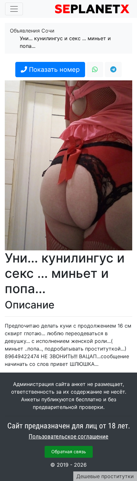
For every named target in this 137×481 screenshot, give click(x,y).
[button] (95, 69)
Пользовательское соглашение (68, 436)
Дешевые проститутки (105, 476)
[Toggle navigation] (14, 9)
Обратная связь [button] (68, 451)
